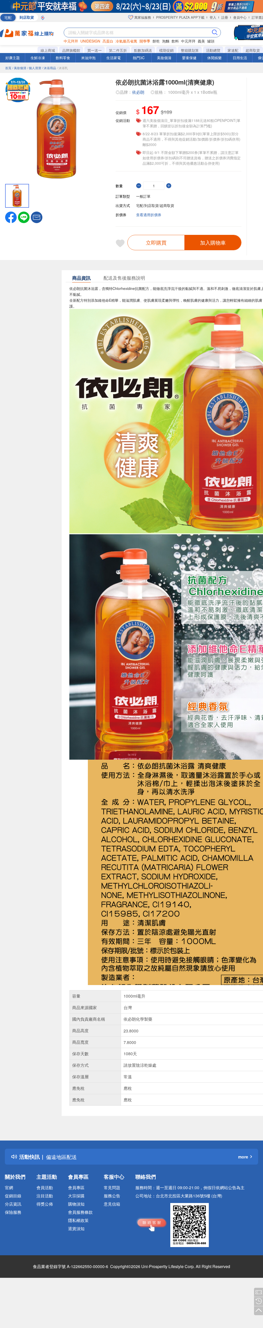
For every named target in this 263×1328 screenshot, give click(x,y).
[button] (36, 216)
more (243, 1157)
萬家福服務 (142, 17)
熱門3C (139, 57)
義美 (201, 41)
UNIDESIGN (90, 41)
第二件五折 (118, 50)
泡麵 (165, 41)
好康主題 (12, 57)
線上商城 (48, 50)
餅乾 (156, 41)
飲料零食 (63, 57)
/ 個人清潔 (34, 68)
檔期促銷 (166, 50)
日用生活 (240, 57)
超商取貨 (253, 50)
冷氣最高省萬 (126, 41)
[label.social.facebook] (11, 216)
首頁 (8, 68)
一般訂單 (143, 196)
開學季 (144, 41)
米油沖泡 (88, 57)
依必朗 (138, 92)
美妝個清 (164, 57)
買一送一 (94, 50)
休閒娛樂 (214, 57)
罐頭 (210, 41)
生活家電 (113, 57)
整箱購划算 (190, 50)
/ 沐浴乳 (62, 68)
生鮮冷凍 (38, 57)
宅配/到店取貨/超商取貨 (155, 205)
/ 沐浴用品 (49, 68)
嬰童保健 (189, 57)
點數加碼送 (143, 50)
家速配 (233, 50)
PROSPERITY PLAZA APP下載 (180, 17)
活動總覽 (213, 50)
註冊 (224, 17)
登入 (213, 17)
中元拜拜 (71, 41)
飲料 (175, 41)
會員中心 (240, 17)
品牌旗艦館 (71, 50)
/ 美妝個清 (19, 68)
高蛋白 (107, 41)
